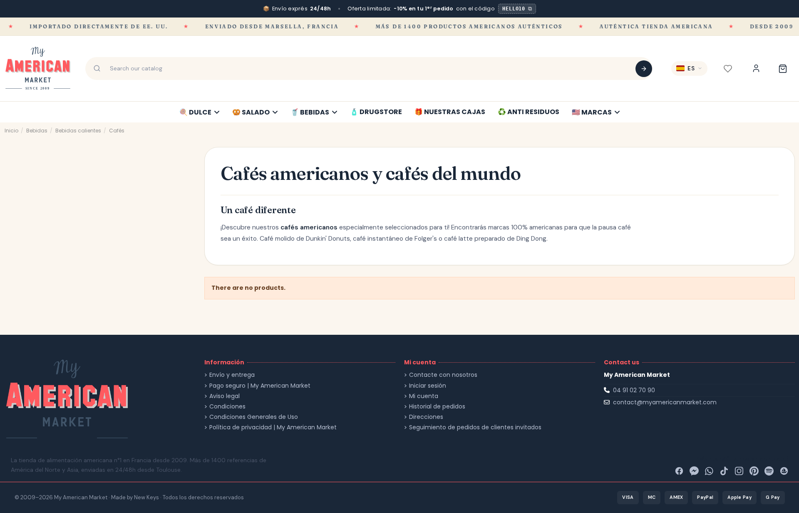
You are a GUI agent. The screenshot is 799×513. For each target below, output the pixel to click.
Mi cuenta (423, 396)
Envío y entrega (232, 375)
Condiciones (227, 407)
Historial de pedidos (437, 407)
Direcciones (426, 417)
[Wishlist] (728, 68)
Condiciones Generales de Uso (253, 417)
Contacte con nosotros (443, 375)
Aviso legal (224, 396)
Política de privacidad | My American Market (273, 427)
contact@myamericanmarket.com (665, 402)
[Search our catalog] (643, 68)
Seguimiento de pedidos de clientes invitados (475, 427)
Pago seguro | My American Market (259, 386)
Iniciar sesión (427, 386)
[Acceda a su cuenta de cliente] (756, 68)
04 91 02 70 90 (634, 390)
